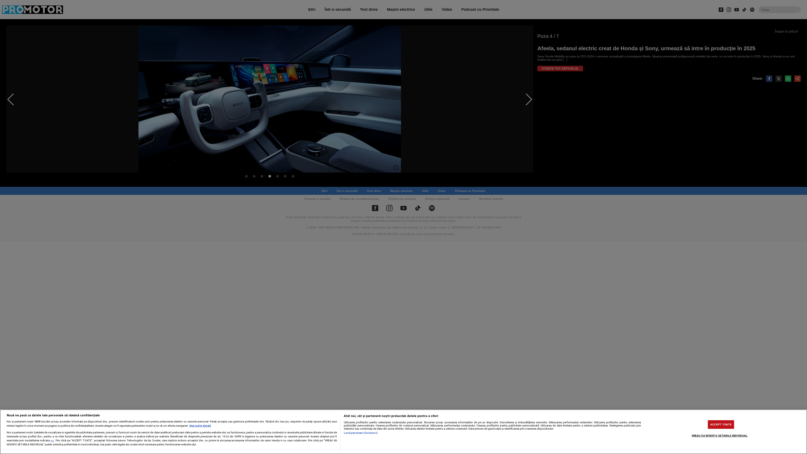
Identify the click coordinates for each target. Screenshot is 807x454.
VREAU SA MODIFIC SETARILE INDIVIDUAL (720, 435)
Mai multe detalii (200, 425)
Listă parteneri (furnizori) (360, 432)
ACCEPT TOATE (721, 424)
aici (52, 440)
